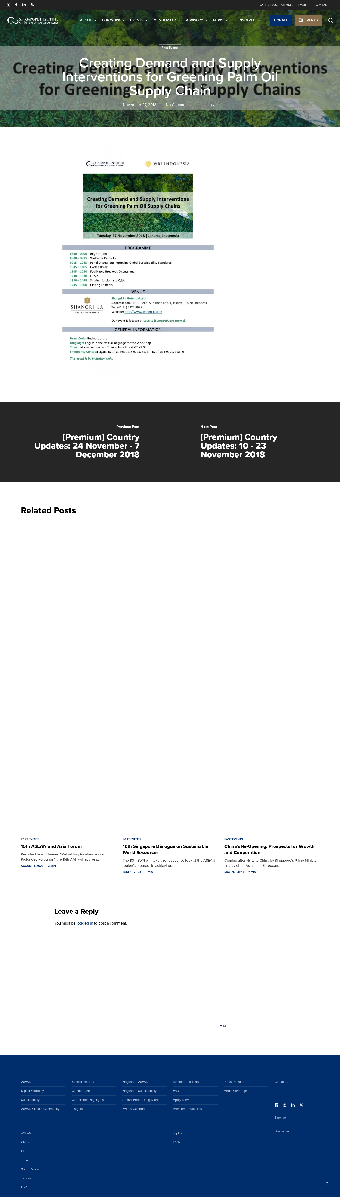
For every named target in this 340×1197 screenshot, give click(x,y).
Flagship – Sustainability (139, 1090)
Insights (77, 1108)
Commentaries (82, 1090)
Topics (177, 1133)
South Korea (30, 1169)
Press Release (234, 1081)
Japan (25, 1160)
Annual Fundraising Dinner (141, 1099)
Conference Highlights (88, 1099)
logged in (85, 923)
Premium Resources (187, 1108)
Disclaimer (282, 1131)
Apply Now (181, 1099)
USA (24, 1187)
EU (23, 1151)
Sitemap (280, 1117)
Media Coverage (235, 1090)
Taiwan (26, 1178)
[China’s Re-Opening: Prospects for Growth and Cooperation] (271, 675)
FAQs (177, 1090)
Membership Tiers (186, 1081)
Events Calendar (134, 1108)
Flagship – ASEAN (135, 1081)
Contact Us (282, 1081)
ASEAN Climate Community (40, 1108)
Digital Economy (32, 1090)
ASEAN (26, 1081)
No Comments (178, 105)
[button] (281, 20)
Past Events (170, 47)
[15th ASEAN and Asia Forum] (68, 675)
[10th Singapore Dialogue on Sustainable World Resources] (170, 675)
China (25, 1142)
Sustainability (30, 1099)
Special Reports (83, 1081)
